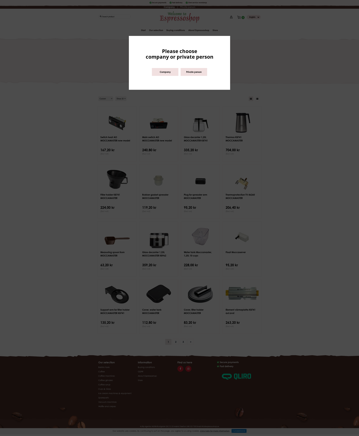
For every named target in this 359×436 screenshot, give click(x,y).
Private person (194, 72)
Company (165, 72)
